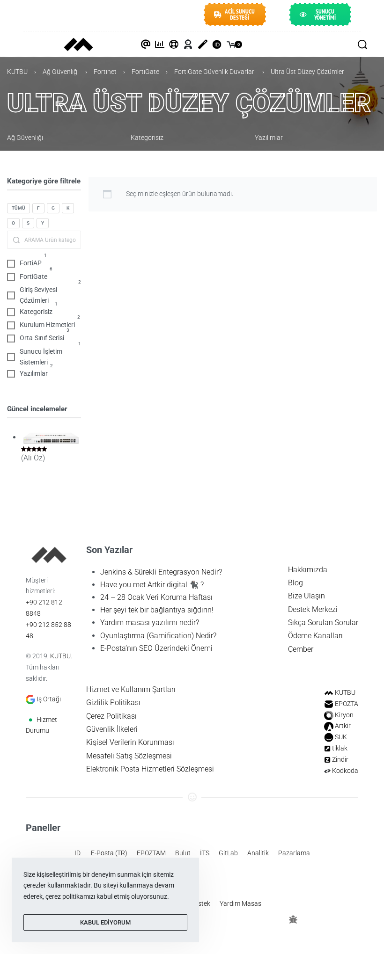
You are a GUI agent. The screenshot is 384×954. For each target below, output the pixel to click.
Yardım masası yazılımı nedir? (149, 622)
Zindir (340, 759)
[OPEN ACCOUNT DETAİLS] (188, 44)
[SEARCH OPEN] (362, 44)
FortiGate (145, 71)
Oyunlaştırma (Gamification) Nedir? (158, 635)
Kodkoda (345, 770)
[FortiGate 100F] (51, 437)
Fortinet (105, 71)
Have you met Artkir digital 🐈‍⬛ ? (152, 584)
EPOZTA (346, 703)
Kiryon (344, 715)
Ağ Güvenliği (61, 71)
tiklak (339, 748)
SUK (341, 737)
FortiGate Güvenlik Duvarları (215, 71)
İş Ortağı (49, 699)
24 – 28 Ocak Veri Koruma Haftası (156, 597)
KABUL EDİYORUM (105, 922)
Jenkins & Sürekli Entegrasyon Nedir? (161, 572)
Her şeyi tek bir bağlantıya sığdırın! (157, 609)
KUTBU (17, 71)
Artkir (343, 725)
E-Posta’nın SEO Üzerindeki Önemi (156, 648)
